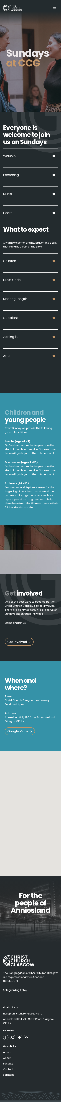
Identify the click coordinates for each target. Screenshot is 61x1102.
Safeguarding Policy (15, 990)
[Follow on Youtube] (26, 1037)
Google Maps (17, 731)
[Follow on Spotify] (19, 1037)
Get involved (17, 642)
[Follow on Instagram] (12, 1037)
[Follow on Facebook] (5, 1037)
